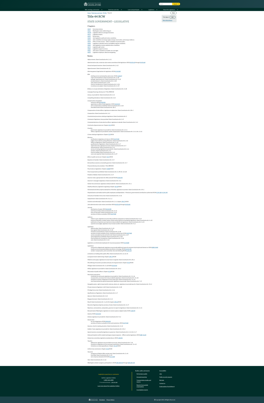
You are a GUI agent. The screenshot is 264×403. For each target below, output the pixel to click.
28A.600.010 (119, 363)
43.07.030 (116, 139)
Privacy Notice (110, 400)
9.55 (109, 134)
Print (173, 13)
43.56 (107, 349)
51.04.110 (128, 250)
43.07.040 (113, 214)
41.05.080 (126, 243)
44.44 (89, 41)
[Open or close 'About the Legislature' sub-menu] (177, 9)
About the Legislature (169, 9)
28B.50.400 (155, 247)
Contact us (162, 383)
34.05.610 (132, 62)
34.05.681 (127, 204)
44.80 (89, 49)
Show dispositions (167, 20)
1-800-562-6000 (108, 380)
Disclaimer (102, 400)
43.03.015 (117, 104)
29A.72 (123, 201)
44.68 (89, 45)
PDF (172, 17)
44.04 (89, 29)
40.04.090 (108, 209)
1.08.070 (132, 311)
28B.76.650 (143, 335)
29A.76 (111, 256)
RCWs (105, 13)
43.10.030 (117, 71)
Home (89, 13)
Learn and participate (133, 9)
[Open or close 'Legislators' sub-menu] (156, 9)
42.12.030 (112, 357)
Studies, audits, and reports (142, 370)
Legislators (151, 9)
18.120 (116, 186)
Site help (161, 380)
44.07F (89, 32)
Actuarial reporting (142, 377)
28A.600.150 (131, 363)
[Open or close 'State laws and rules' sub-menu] (121, 9)
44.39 (89, 40)
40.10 (128, 262)
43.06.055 (119, 177)
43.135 (115, 346)
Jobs (160, 374)
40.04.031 (108, 321)
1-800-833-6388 (114, 382)
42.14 (109, 125)
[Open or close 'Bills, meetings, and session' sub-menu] (101, 9)
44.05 (89, 31)
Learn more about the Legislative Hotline (108, 386)
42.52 (108, 157)
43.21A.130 (128, 249)
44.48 (89, 43)
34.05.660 (142, 62)
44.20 (89, 36)
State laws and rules (113, 9)
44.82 (89, 50)
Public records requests (165, 377)
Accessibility (162, 370)
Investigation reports (142, 390)
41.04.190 (164, 192)
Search (175, 4)
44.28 (89, 38)
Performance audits (142, 374)
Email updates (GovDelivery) (167, 386)
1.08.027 (119, 76)
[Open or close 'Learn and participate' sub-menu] (141, 9)
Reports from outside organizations (142, 385)
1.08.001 (120, 338)
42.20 (109, 271)
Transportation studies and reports (144, 381)
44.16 (89, 34)
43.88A (108, 169)
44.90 (89, 52)
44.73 (89, 47)
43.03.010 (102, 102)
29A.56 (116, 302)
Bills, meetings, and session (92, 9)
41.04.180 (158, 192)
